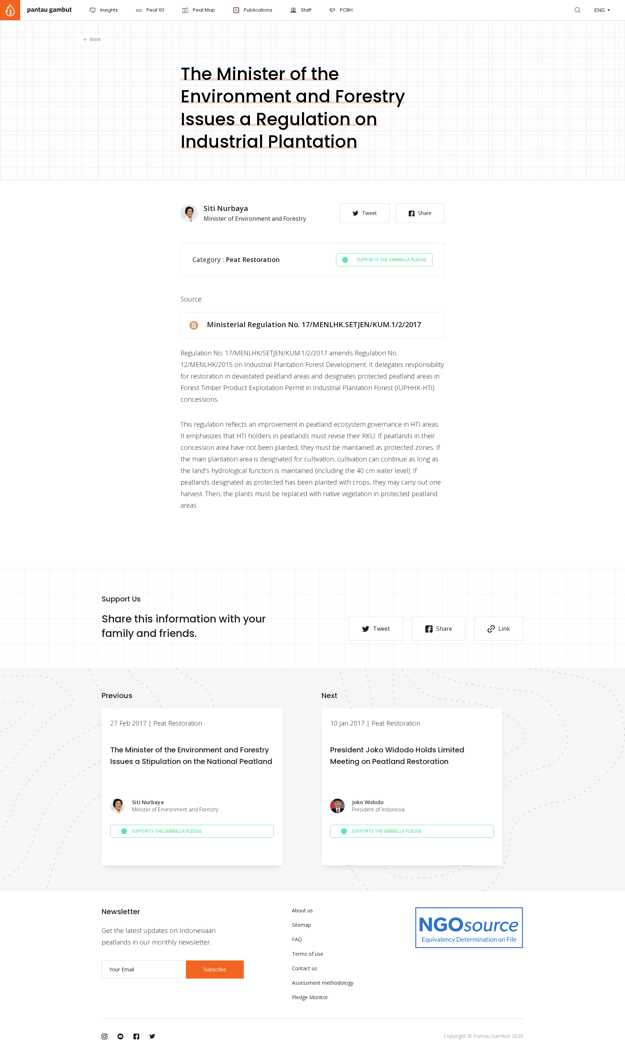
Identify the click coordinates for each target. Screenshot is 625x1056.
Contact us (304, 968)
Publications (257, 10)
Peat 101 (154, 10)
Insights (108, 10)
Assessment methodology (322, 982)
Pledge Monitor (310, 997)
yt (120, 1036)
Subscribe (215, 969)
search (578, 10)
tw (152, 1036)
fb (136, 1036)
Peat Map (203, 10)
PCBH (346, 10)
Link (504, 629)
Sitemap (301, 924)
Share (424, 213)
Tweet (369, 213)
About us (302, 910)
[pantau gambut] (36, 10)
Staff (305, 10)
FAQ (297, 939)
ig (104, 1036)
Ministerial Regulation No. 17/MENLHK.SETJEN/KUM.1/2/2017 (314, 324)
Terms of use (307, 953)
